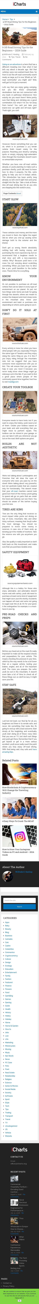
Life (6, 1039)
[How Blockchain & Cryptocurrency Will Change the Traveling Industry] (19, 774)
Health (8, 1009)
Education (9, 969)
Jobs (7, 1033)
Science (8, 1083)
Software (9, 1096)
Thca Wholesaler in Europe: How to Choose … (19, 1223)
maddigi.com (13, 382)
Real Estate (10, 1073)
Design (8, 962)
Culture (8, 959)
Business (8, 936)
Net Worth (9, 1056)
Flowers (8, 989)
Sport (7, 1099)
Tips (13, 57)
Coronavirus (10, 952)
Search (19, 907)
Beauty (8, 929)
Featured (8, 982)
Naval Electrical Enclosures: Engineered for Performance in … (19, 1205)
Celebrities (9, 949)
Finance (8, 986)
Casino (8, 946)
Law (7, 1036)
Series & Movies (11, 1086)
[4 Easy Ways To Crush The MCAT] (19, 808)
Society (8, 1093)
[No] (36, 1296)
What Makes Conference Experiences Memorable (17, 1243)
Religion (8, 1079)
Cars (7, 942)
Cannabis (8, 939)
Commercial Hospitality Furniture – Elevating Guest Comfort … (19, 1188)
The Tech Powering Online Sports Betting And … (19, 1263)
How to (8, 1029)
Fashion (8, 979)
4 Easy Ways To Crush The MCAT (18, 821)
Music (7, 1053)
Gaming (8, 1002)
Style (7, 1103)
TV (6, 1123)
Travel (17, 57)
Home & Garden (11, 1026)
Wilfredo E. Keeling (11, 54)
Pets (7, 1066)
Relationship (10, 1076)
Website (8, 1136)
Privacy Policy (8, 1286)
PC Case (8, 1063)
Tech (7, 1106)
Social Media (10, 1089)
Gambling (9, 996)
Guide (7, 1006)
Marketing (9, 1043)
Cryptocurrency (11, 956)
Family (7, 976)
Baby (7, 926)
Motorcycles (10, 1046)
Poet (7, 1069)
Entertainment (11, 972)
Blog (7, 932)
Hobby (8, 1016)
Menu (3, 11)
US (6, 1129)
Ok (19, 1301)
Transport (9, 1116)
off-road (14, 491)
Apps (7, 922)
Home (7, 1022)
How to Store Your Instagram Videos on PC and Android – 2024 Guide (18, 852)
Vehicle (8, 1133)
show (18, 193)
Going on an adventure (11, 64)
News (7, 1059)
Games (8, 999)
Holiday (8, 1019)
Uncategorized (11, 1126)
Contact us (7, 1283)
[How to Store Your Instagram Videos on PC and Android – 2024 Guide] (19, 836)
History (8, 1012)
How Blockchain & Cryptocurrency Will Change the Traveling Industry (19, 790)
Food (7, 992)
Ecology (8, 966)
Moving (8, 1049)
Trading (8, 1113)
